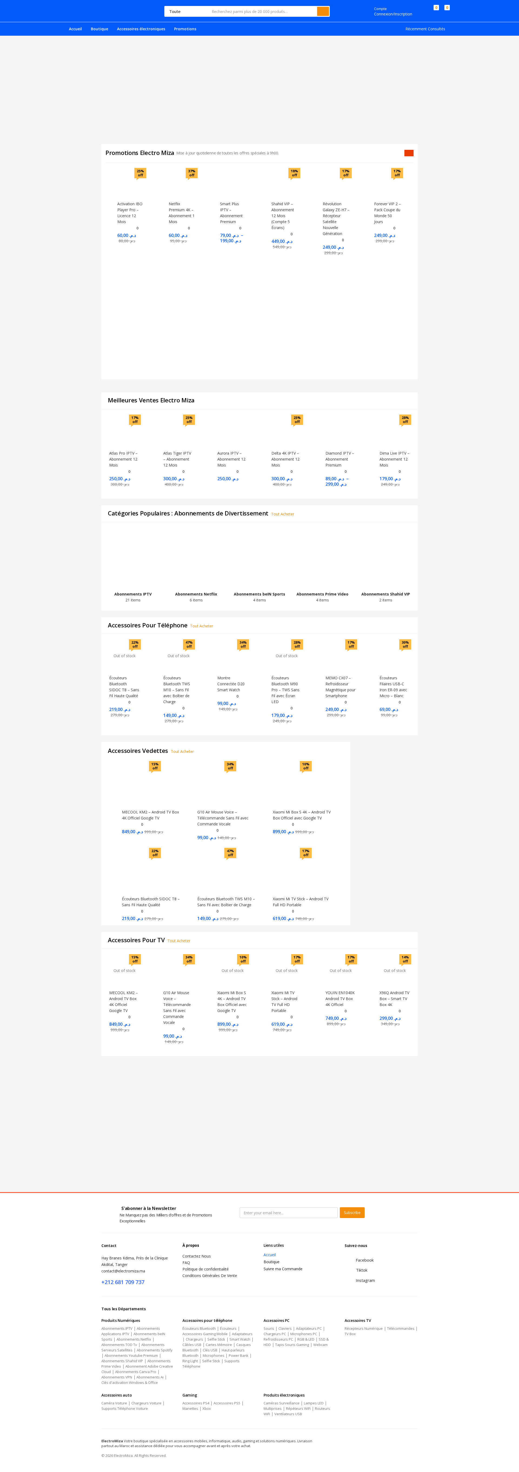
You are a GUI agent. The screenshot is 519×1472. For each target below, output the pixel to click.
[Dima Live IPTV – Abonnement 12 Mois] (394, 430)
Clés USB (210, 1350)
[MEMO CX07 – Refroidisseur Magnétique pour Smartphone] (340, 655)
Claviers (285, 1328)
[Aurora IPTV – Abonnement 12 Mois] (232, 430)
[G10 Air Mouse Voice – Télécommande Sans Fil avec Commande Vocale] (178, 970)
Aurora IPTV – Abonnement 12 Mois (231, 459)
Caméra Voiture (114, 1403)
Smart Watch (239, 1339)
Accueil (75, 28)
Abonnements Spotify (154, 1350)
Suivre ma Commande (283, 1268)
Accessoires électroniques (141, 28)
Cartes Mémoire (219, 1344)
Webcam (320, 1344)
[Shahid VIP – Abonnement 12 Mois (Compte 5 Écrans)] (285, 182)
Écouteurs (228, 1328)
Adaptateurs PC (309, 1328)
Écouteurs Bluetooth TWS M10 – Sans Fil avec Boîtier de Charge (176, 689)
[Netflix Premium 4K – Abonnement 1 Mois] (182, 182)
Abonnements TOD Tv (119, 1344)
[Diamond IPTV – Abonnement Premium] (340, 430)
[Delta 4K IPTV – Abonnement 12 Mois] (286, 430)
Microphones (213, 1355)
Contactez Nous (196, 1256)
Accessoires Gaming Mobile (205, 1333)
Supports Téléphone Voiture (124, 1408)
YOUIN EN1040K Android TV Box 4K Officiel (340, 998)
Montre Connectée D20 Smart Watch (231, 683)
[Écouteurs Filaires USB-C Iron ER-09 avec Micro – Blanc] (394, 655)
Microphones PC (303, 1333)
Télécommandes (400, 1328)
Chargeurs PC (275, 1333)
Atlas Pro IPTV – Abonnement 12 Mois (123, 459)
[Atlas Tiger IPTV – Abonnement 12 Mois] (178, 430)
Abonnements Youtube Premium (131, 1355)
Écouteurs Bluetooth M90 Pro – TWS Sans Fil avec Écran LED (285, 689)
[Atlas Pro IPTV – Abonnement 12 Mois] (124, 430)
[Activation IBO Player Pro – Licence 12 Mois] (131, 182)
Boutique (99, 28)
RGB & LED (305, 1339)
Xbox (206, 1408)
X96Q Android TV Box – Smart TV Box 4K (394, 998)
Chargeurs (194, 1339)
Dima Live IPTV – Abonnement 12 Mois (395, 459)
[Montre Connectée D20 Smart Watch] (232, 655)
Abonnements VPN (116, 1377)
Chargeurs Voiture (146, 1403)
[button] (444, 11)
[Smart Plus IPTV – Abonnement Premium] (234, 182)
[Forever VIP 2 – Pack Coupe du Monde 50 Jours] (388, 182)
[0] (432, 11)
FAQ (186, 1262)
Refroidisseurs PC (278, 1339)
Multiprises (273, 1408)
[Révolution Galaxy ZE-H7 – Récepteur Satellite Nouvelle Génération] (336, 182)
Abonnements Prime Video (322, 594)
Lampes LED (314, 1403)
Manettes (190, 1408)
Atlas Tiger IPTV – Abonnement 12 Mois (177, 459)
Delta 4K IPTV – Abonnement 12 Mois (285, 459)
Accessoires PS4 (195, 1403)
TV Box (350, 1333)
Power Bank (238, 1355)
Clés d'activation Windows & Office (129, 1382)
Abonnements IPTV (133, 594)
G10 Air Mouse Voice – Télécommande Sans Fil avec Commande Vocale (222, 817)
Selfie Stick (216, 1339)
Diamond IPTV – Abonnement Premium (339, 459)
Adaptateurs (242, 1333)
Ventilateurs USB (288, 1413)
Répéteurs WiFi (298, 1408)
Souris (269, 1328)
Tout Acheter (282, 514)
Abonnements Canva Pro (135, 1371)
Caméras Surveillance (282, 1403)
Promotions (185, 28)
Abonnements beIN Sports (259, 594)
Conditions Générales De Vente (209, 1275)
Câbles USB (191, 1344)
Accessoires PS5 (227, 1403)
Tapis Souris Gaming (292, 1344)
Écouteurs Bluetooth (199, 1328)
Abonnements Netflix (196, 594)
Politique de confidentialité (205, 1269)
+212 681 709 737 (122, 1282)
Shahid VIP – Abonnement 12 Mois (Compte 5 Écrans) (282, 215)
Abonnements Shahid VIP (385, 594)
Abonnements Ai (150, 1377)
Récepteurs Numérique (364, 1328)
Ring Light (190, 1360)
